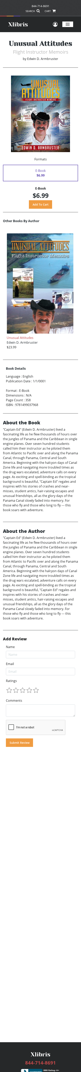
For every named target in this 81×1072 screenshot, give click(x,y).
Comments (14, 700)
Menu (67, 24)
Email (10, 664)
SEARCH (31, 11)
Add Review (15, 639)
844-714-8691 (40, 6)
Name (10, 647)
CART (48, 11)
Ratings (11, 681)
